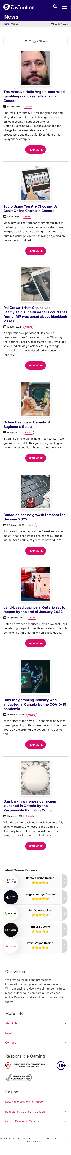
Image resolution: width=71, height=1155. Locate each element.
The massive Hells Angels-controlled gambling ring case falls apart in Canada (34, 96)
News (8, 1033)
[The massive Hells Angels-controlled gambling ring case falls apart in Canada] (35, 68)
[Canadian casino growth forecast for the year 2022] (35, 491)
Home (6, 24)
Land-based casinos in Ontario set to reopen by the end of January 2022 (34, 609)
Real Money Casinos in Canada (25, 1111)
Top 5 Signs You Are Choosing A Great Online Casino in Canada (30, 208)
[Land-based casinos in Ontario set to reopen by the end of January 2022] (35, 584)
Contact (10, 1042)
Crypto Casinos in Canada (22, 1121)
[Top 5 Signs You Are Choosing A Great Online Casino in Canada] (35, 183)
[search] (55, 6)
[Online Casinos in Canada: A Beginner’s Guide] (35, 399)
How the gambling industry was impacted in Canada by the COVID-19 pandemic (34, 704)
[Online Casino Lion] (18, 7)
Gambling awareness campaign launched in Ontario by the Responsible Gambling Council (29, 805)
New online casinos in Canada (24, 1102)
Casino (28, 106)
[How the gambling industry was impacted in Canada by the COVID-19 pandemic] (35, 677)
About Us (11, 1023)
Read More (36, 149)
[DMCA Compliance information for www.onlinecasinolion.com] (18, 1080)
